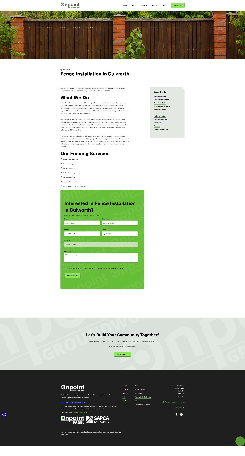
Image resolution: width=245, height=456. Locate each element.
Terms (137, 386)
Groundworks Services (162, 106)
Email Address (107, 219)
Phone (66, 230)
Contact (125, 401)
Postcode (105, 230)
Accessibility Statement (143, 397)
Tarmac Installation (161, 129)
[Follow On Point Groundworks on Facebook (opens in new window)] (176, 414)
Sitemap (138, 401)
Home (125, 5)
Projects (144, 5)
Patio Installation (160, 116)
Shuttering (157, 122)
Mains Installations (160, 113)
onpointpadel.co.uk (80, 412)
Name (66, 219)
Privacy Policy (140, 389)
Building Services (160, 96)
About (134, 5)
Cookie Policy (139, 393)
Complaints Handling (142, 404)
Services (154, 5)
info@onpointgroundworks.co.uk (173, 402)
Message (67, 251)
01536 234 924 (180, 408)
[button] (4, 414)
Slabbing (157, 126)
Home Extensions (160, 109)
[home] (70, 5)
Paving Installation (160, 119)
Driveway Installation (161, 99)
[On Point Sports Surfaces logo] (72, 388)
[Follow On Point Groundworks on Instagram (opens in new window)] (181, 414)
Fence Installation (160, 103)
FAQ (163, 5)
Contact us (177, 5)
